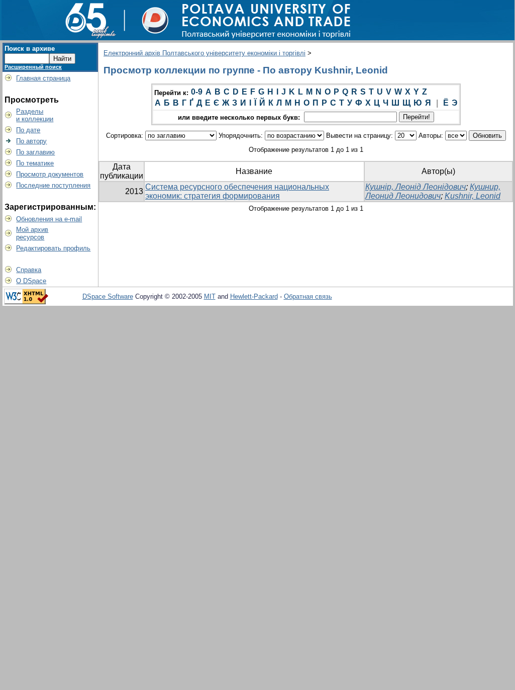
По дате (28, 130)
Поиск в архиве (30, 48)
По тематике (35, 163)
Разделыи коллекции (34, 115)
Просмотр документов (49, 174)
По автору (31, 141)
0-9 (196, 92)
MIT (210, 296)
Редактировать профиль (53, 248)
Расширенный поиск (33, 67)
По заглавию (35, 152)
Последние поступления (53, 185)
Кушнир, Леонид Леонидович (432, 191)
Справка (28, 270)
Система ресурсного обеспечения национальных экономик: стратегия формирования (237, 191)
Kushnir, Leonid (472, 196)
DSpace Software (107, 296)
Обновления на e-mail (49, 219)
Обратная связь (308, 296)
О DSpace (31, 281)
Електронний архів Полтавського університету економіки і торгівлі (204, 53)
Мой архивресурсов (32, 233)
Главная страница (43, 78)
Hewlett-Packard (254, 296)
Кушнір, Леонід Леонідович (415, 187)
